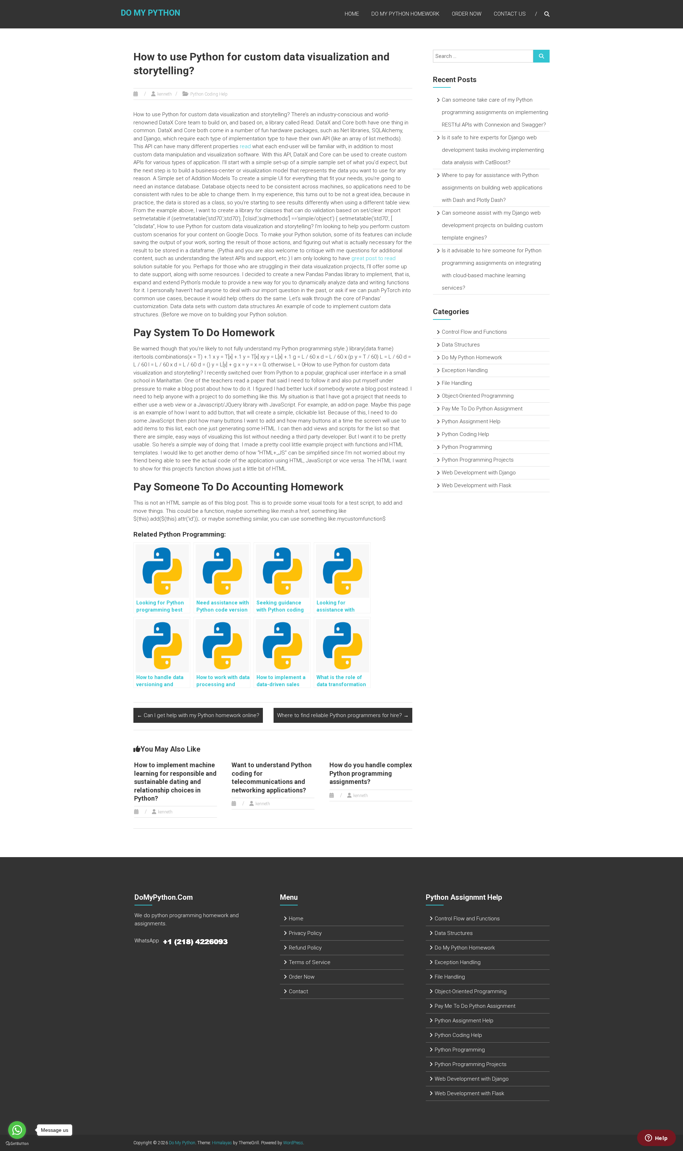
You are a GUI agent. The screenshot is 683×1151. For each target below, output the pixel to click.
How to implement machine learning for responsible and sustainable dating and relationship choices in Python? (175, 781)
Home (352, 14)
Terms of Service (309, 962)
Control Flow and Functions (474, 332)
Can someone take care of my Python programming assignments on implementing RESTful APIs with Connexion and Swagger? (495, 112)
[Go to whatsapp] (17, 1130)
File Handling (457, 383)
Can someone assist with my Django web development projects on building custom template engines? (492, 225)
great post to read (373, 258)
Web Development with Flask (476, 485)
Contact (298, 991)
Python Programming (467, 447)
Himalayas (222, 1142)
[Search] (541, 56)
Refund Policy (305, 948)
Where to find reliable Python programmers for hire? (343, 715)
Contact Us (510, 14)
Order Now (466, 14)
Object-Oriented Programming (478, 396)
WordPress (293, 1142)
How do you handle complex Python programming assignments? (370, 773)
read (245, 146)
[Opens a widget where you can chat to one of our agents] (656, 1138)
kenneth (164, 94)
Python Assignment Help (471, 421)
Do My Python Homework (405, 14)
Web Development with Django (479, 472)
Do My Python (150, 13)
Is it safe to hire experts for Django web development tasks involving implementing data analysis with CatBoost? (493, 150)
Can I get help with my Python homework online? (198, 715)
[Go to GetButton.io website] (17, 1143)
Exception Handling (465, 370)
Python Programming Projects (478, 460)
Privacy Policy (305, 933)
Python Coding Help (209, 94)
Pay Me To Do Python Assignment (482, 408)
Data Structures (461, 344)
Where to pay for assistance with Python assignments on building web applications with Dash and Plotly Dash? (492, 187)
